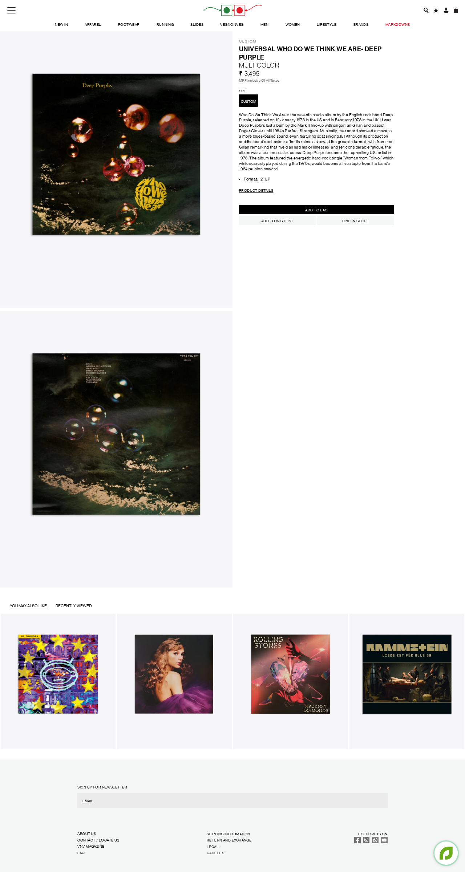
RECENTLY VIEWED (74, 605)
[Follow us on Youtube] (384, 841)
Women (293, 24)
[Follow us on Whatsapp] (375, 841)
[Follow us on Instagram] (366, 841)
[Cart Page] (455, 10)
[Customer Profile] (445, 10)
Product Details (256, 190)
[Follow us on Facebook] (357, 841)
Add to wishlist (277, 220)
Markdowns (397, 24)
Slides (196, 24)
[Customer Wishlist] (435, 10)
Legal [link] (213, 846)
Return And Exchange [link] (229, 839)
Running (165, 24)
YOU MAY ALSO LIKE (28, 605)
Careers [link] (215, 852)
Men (264, 24)
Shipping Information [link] (228, 833)
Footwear (129, 24)
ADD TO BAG (316, 209)
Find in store (355, 220)
